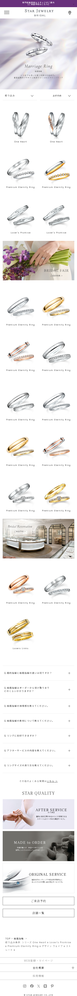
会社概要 (38, 967)
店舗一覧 (38, 913)
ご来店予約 (38, 901)
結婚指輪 (19, 938)
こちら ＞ (52, 781)
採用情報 (38, 976)
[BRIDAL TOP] (39, 15)
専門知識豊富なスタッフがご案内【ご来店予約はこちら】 (38, 3)
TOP (8, 938)
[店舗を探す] (70, 13)
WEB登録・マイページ (38, 960)
